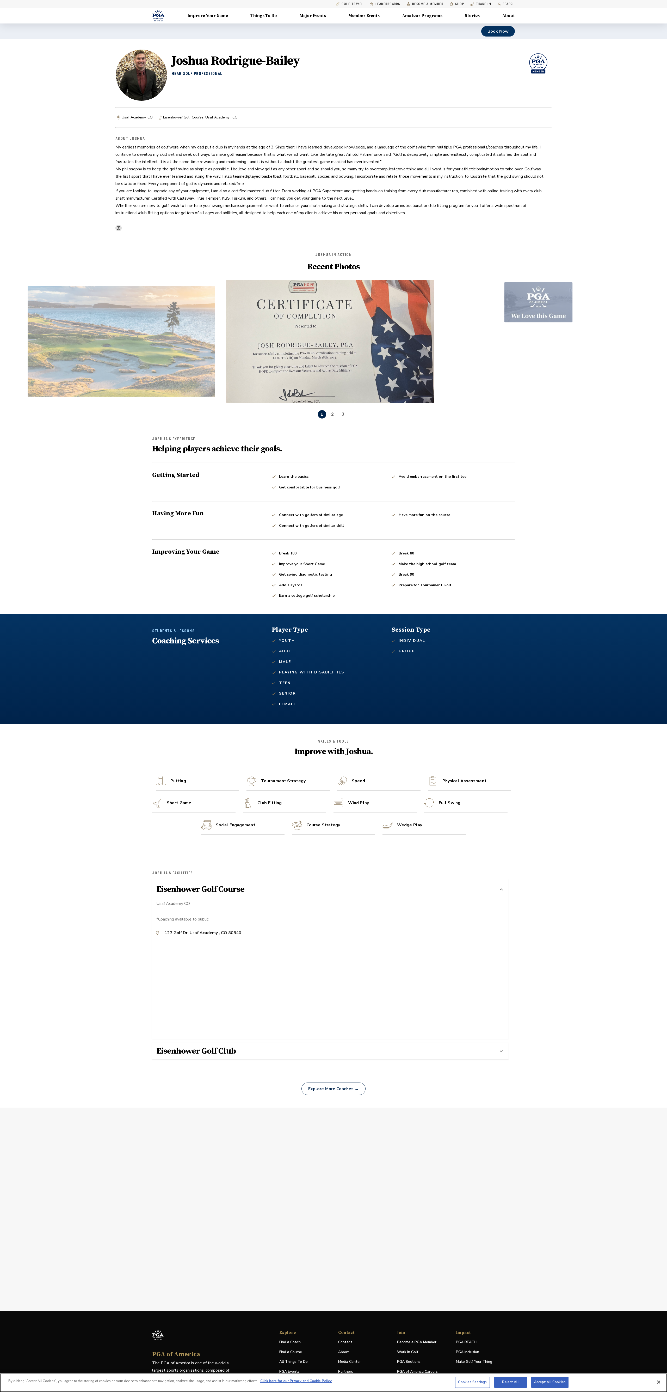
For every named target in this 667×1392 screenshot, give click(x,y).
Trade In (481, 4)
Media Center (349, 1362)
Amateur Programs (422, 15)
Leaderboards (387, 4)
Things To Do (263, 15)
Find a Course (290, 1351)
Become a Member (427, 4)
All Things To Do (293, 1361)
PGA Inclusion (467, 1351)
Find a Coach (290, 1342)
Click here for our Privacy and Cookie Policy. (296, 1381)
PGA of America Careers (417, 1372)
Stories (472, 15)
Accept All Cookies (550, 1382)
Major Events (313, 15)
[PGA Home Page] (158, 15)
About (508, 15)
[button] (330, 889)
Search (509, 4)
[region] (333, 1382)
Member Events (364, 15)
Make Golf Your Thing (474, 1362)
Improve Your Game (207, 15)
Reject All (510, 1382)
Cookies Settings (472, 1382)
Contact (345, 1342)
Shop (457, 4)
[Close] (658, 1382)
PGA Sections (409, 1361)
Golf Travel (352, 4)
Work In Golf (407, 1351)
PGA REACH (466, 1342)
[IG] (118, 228)
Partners (345, 1371)
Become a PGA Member (416, 1342)
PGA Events (289, 1371)
